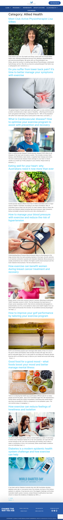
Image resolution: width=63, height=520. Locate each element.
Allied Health (51, 7)
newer (11, 500)
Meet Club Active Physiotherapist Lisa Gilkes (30, 20)
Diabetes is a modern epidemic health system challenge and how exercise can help (30, 451)
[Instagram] (54, 510)
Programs (16, 7)
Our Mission (31, 10)
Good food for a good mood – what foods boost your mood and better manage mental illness (28, 364)
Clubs (7, 7)
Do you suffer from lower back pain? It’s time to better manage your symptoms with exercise (31, 72)
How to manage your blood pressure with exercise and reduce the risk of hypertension (29, 217)
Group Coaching (39, 7)
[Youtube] (56, 510)
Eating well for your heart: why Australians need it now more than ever (31, 167)
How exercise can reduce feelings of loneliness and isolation (29, 408)
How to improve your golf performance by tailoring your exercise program (30, 314)
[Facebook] (52, 510)
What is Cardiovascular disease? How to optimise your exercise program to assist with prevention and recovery (30, 121)
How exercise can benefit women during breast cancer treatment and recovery (29, 269)
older (10, 498)
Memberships (27, 7)
